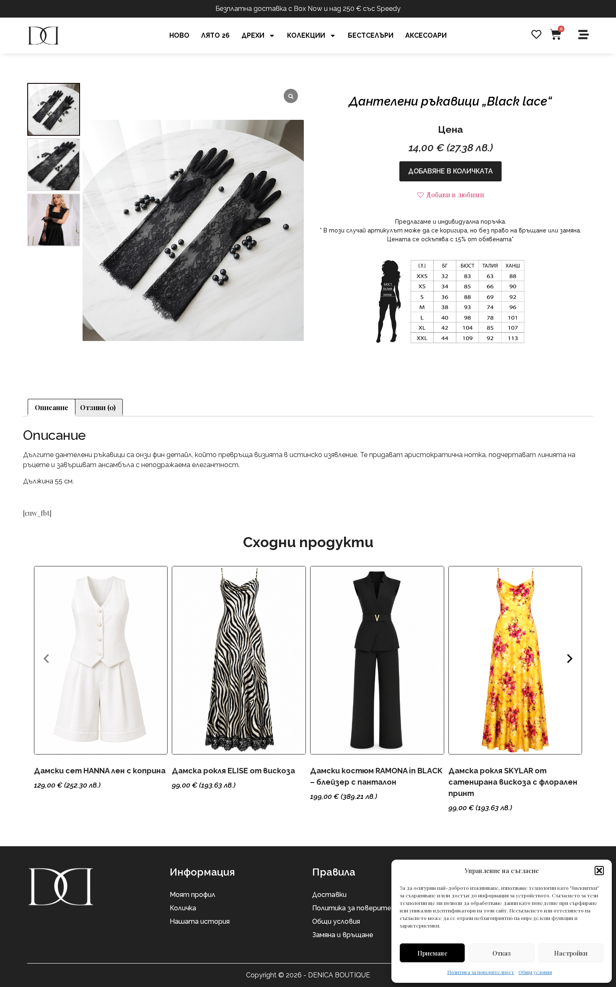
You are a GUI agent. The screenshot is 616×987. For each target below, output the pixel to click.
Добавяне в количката (450, 171)
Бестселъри (370, 35)
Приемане (432, 953)
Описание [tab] (51, 407)
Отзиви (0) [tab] (98, 407)
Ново (179, 35)
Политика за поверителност (480, 972)
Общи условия (535, 972)
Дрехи (252, 35)
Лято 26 (215, 35)
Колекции (306, 35)
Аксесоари (426, 35)
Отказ (501, 953)
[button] (599, 870)
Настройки (571, 953)
